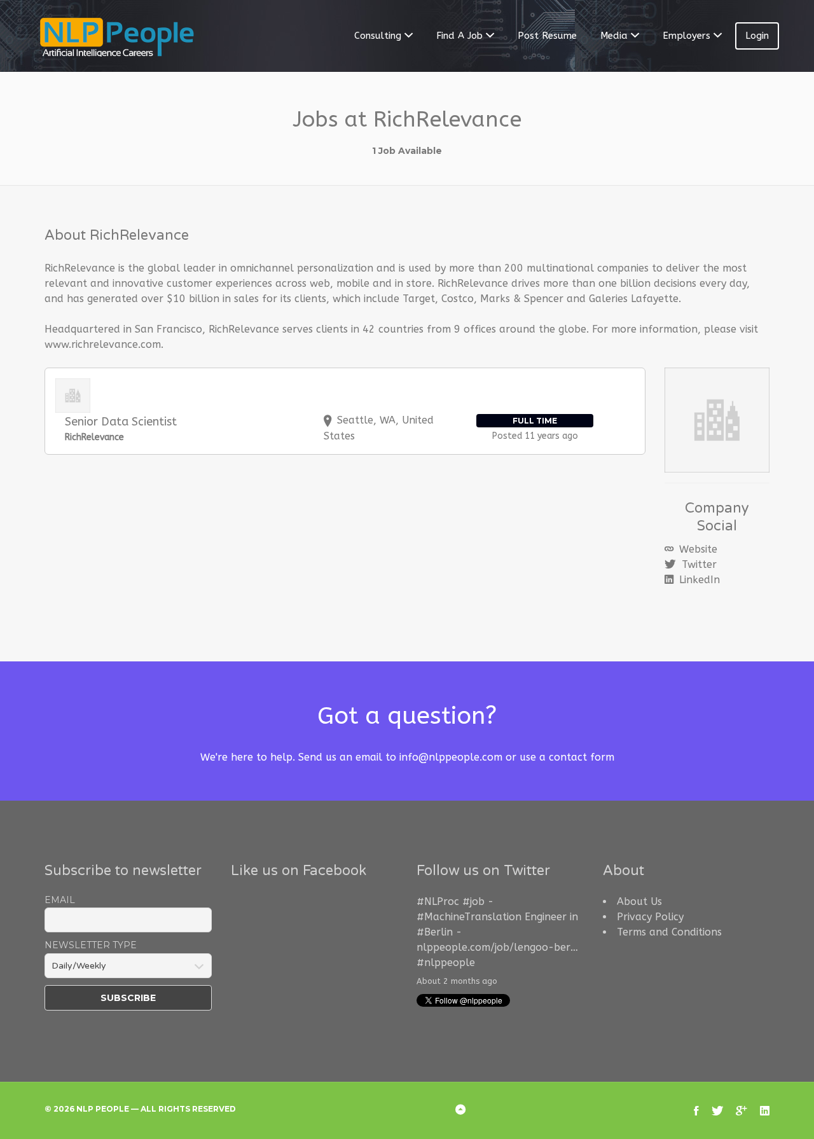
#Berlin (435, 932)
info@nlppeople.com (450, 757)
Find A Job (459, 35)
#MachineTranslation (469, 917)
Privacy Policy (650, 917)
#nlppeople (446, 962)
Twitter (698, 564)
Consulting (377, 35)
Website (696, 549)
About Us (639, 901)
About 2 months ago (457, 981)
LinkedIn (698, 580)
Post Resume (547, 35)
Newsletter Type (91, 945)
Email (60, 900)
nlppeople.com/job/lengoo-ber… (497, 947)
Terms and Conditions (669, 932)
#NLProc (438, 901)
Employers (686, 35)
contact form (581, 757)
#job (473, 901)
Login (757, 35)
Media (614, 35)
